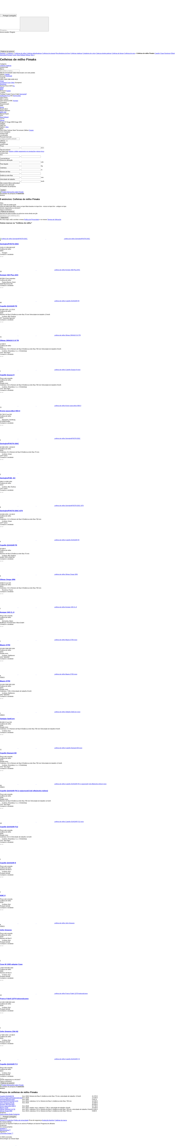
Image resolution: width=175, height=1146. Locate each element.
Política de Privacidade (31, 219)
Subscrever (4, 217)
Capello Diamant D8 (8, 753)
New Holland (21, 55)
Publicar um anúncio (7, 211)
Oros (32, 55)
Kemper (9, 55)
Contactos (16, 1114)
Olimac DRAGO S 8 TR (9, 340)
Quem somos (4, 1114)
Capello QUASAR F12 (9, 827)
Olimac (28, 55)
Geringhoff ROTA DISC (9, 244)
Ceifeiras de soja (129, 53)
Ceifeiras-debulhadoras (34, 53)
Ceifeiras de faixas (118, 53)
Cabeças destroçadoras (103, 53)
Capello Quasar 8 (7, 375)
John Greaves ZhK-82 (9, 1031)
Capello (157, 53)
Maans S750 (5, 645)
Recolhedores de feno (63, 53)
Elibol (173, 53)
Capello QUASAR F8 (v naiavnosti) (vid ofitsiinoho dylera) (24, 791)
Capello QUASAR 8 (8, 863)
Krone (14, 55)
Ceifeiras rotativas (76, 53)
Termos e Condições (6, 1120)
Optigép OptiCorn (7, 719)
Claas (162, 53)
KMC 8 (2, 895)
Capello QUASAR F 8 (9, 1064)
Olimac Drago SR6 (7, 579)
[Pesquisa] (34, 24)
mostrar (3, 190)
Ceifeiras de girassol (48, 53)
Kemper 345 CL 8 (7, 612)
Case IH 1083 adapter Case (11, 964)
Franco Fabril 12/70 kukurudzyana (14, 999)
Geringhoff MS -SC (7, 478)
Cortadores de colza (89, 53)
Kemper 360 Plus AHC (9, 275)
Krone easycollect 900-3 (10, 411)
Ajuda (11, 1114)
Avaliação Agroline (48, 1120)
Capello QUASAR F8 (8, 306)
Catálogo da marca (61, 1120)
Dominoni (167, 53)
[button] (87, 41)
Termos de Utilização (54, 219)
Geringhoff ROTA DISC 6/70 (11, 511)
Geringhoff (3, 55)
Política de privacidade (21, 1120)
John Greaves (6, 930)
